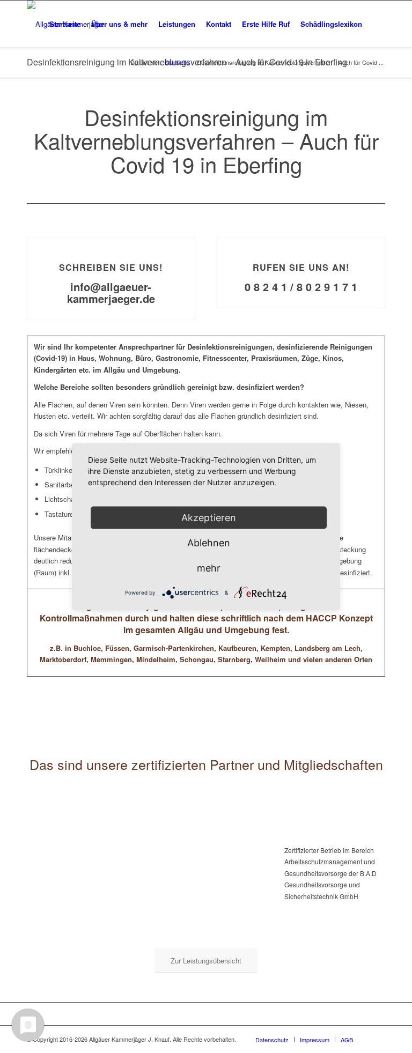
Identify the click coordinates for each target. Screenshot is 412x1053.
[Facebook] (377, 1039)
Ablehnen (208, 542)
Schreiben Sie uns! (111, 267)
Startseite (177, 62)
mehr (208, 568)
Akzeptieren (208, 517)
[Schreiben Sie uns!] (111, 238)
